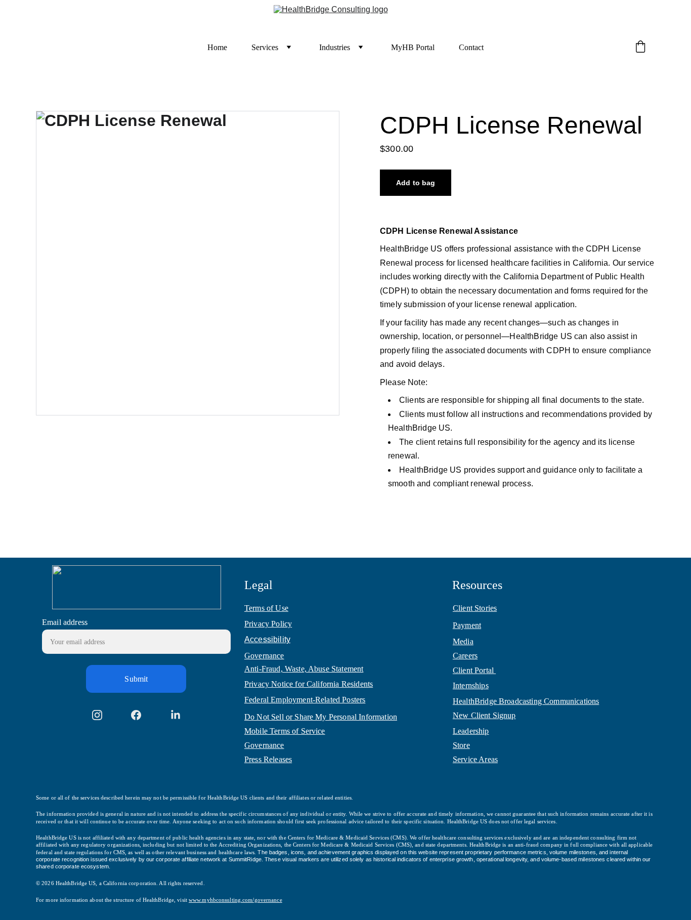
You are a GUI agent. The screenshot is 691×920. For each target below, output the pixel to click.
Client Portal (474, 670)
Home (217, 47)
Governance (264, 655)
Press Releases (268, 759)
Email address (65, 622)
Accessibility (267, 639)
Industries (334, 47)
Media (463, 641)
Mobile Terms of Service (284, 731)
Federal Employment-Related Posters (304, 699)
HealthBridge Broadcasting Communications (526, 701)
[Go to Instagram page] (97, 715)
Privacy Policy (268, 623)
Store (461, 745)
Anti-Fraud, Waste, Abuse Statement (303, 668)
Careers (465, 655)
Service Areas (475, 759)
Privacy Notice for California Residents (308, 684)
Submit (136, 679)
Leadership (471, 731)
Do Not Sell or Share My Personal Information (320, 717)
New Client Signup (484, 715)
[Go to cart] (640, 47)
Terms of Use (266, 608)
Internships (471, 685)
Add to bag (415, 183)
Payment (467, 625)
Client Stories (475, 608)
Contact (471, 47)
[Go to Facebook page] (136, 715)
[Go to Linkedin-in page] (175, 715)
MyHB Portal (413, 47)
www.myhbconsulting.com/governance (235, 900)
